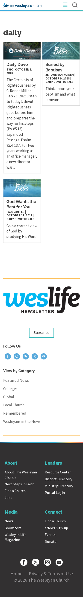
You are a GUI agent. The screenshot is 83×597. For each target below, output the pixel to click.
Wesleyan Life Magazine (15, 537)
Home (16, 573)
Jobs (8, 497)
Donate (50, 541)
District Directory (58, 479)
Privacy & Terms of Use (51, 573)
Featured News (16, 380)
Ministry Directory (59, 486)
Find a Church (15, 490)
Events (50, 534)
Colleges (10, 388)
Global (8, 396)
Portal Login (55, 492)
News (9, 521)
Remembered (14, 413)
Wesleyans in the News (22, 421)
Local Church (13, 404)
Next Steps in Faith (19, 484)
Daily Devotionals (59, 82)
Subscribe (41, 332)
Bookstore (13, 528)
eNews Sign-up (56, 528)
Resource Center (58, 472)
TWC (9, 69)
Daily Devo (17, 65)
